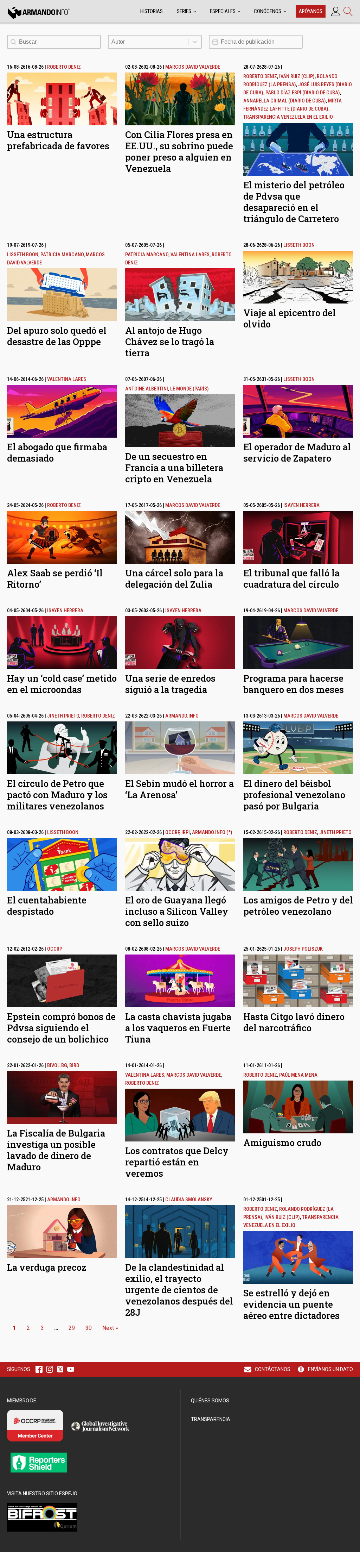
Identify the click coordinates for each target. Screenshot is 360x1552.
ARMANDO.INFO (182, 716)
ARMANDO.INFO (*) (212, 833)
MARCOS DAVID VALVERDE (192, 67)
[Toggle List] (194, 42)
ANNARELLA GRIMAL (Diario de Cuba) (284, 101)
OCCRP (172, 833)
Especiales (223, 11)
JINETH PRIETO (63, 716)
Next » (110, 1328)
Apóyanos (310, 11)
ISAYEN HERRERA (301, 505)
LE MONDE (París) (189, 389)
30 (88, 1328)
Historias (151, 11)
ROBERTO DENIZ (64, 67)
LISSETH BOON (22, 255)
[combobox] (148, 42)
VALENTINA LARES (190, 255)
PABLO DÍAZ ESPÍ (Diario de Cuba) (302, 93)
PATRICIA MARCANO (62, 255)
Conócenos (267, 11)
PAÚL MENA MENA (298, 1075)
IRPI (185, 833)
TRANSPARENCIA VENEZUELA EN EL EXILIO (288, 117)
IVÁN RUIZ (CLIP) (297, 77)
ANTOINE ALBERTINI (146, 389)
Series (184, 11)
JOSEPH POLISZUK (303, 949)
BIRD (74, 1066)
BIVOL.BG (57, 1066)
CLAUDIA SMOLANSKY (188, 1200)
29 (72, 1328)
